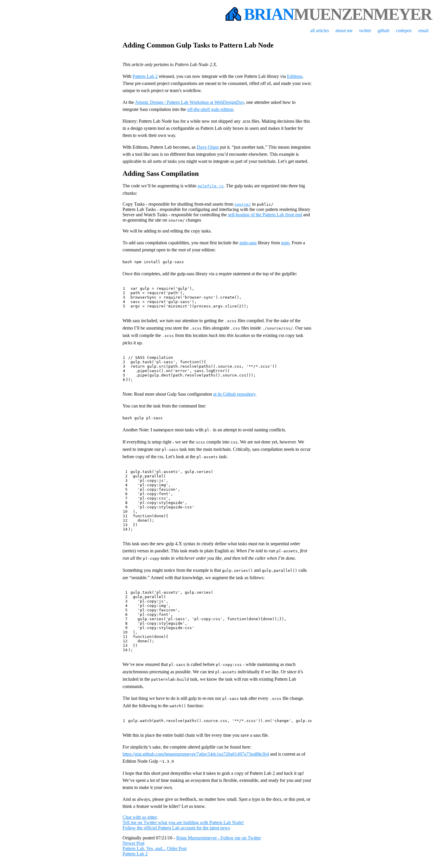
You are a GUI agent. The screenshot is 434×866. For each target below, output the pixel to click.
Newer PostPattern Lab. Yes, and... (144, 846)
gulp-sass (248, 242)
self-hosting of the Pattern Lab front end (265, 214)
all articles (319, 30)
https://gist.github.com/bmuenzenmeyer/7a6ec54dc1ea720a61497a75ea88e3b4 (196, 754)
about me (344, 30)
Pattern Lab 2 (145, 76)
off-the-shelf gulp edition (210, 109)
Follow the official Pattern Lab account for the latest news (176, 827)
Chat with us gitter (139, 817)
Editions (294, 76)
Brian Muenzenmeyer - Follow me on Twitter (218, 837)
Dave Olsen (208, 147)
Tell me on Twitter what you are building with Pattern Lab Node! (183, 822)
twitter (365, 30)
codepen (404, 30)
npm (285, 242)
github (383, 30)
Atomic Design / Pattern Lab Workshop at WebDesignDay (189, 102)
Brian (338, 14)
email (423, 30)
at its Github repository (234, 394)
